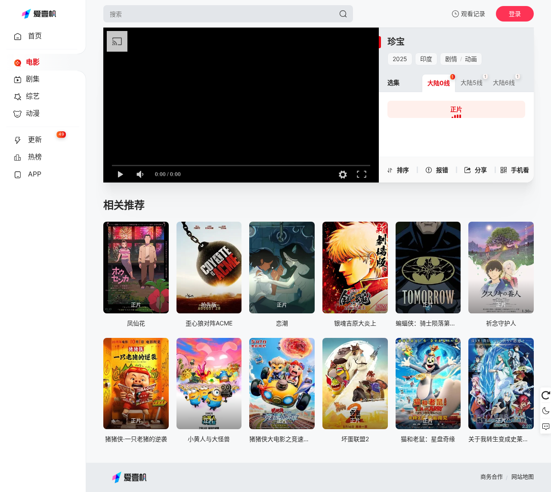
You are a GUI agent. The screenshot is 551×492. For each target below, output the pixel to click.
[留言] (545, 426)
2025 (400, 58)
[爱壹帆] (39, 14)
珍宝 (396, 42)
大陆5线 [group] (473, 80)
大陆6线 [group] (506, 80)
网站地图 (522, 476)
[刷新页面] (545, 395)
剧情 (451, 58)
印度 (426, 58)
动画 (471, 58)
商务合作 (491, 476)
